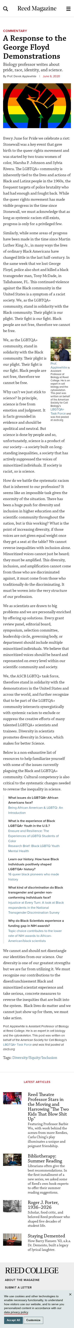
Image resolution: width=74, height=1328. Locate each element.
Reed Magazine (37, 9)
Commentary (15, 31)
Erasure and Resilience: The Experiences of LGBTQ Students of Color (33, 836)
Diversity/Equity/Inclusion (34, 1057)
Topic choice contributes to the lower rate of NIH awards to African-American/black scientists (35, 936)
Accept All (13, 1320)
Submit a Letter (18, 1287)
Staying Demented (46, 1236)
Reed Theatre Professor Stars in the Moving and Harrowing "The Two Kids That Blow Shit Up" (48, 1106)
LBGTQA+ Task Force (58, 411)
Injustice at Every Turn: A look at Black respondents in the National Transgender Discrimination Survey (36, 908)
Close (71, 1298)
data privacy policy (16, 1312)
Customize (33, 1320)
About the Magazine (22, 1280)
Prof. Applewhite (59, 366)
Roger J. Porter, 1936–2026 (43, 1204)
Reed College (10, 1274)
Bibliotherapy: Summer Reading (45, 1158)
